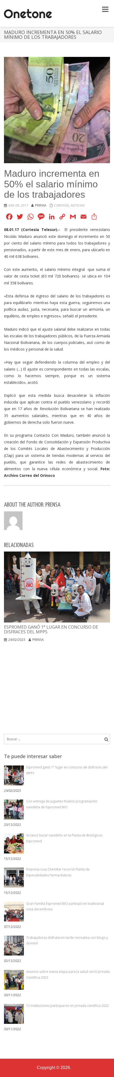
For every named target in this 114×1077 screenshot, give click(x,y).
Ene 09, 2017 (18, 205)
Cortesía (61, 205)
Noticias (77, 205)
